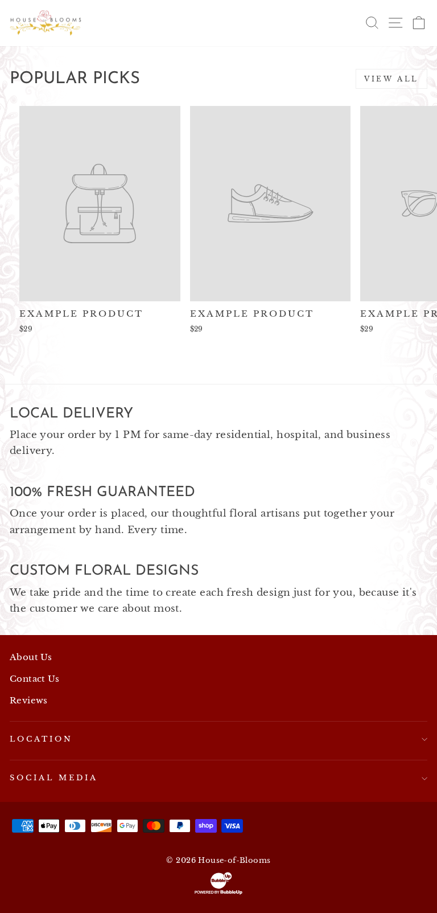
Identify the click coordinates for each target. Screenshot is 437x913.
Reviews (29, 700)
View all (391, 79)
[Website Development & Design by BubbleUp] (218, 883)
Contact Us (34, 678)
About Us (31, 657)
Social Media (54, 778)
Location (41, 739)
